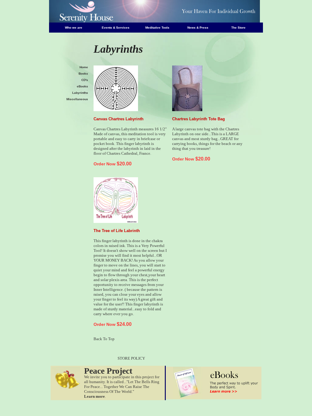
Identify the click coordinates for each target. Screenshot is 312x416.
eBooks (82, 86)
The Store (238, 27)
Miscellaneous (77, 99)
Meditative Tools (157, 27)
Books (83, 73)
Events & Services (115, 27)
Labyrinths (80, 92)
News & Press (197, 27)
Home (84, 67)
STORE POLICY (131, 358)
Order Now (104, 163)
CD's (84, 80)
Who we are (73, 27)
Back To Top (104, 339)
